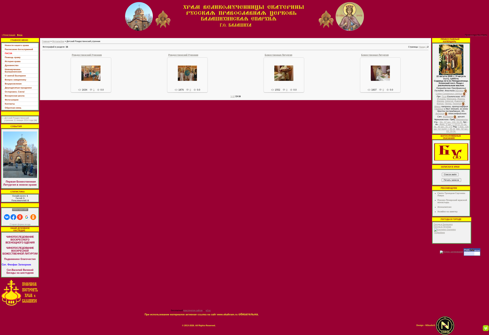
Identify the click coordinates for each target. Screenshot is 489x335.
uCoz (208, 310)
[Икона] (451, 59)
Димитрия (459, 101)
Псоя (444, 96)
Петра (448, 103)
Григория (438, 109)
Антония (440, 113)
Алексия (449, 101)
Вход (19, 35)
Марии (437, 106)
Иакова (440, 101)
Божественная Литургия (278, 55)
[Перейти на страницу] (20, 292)
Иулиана (441, 99)
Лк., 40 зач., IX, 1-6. (443, 127)
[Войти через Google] (26, 217)
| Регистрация (8, 35)
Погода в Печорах (442, 226)
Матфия (459, 90)
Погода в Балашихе (443, 224)
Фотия (440, 103)
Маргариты (462, 119)
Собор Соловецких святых (449, 93)
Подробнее (439, 232)
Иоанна (461, 99)
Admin (92, 76)
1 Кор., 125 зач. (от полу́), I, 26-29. (451, 128)
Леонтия (457, 103)
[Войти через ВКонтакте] (7, 217)
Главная (46, 41)
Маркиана (451, 99)
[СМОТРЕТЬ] (451, 152)
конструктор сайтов (192, 310)
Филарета (448, 116)
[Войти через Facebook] (13, 217)
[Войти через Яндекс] (20, 217)
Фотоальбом (58, 41)
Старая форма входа (20, 224)
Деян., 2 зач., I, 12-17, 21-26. (453, 124)
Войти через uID (20, 210)
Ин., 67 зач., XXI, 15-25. (451, 122)
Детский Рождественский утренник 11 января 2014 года (18, 119)
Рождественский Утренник (87, 55)
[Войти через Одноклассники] (33, 217)
